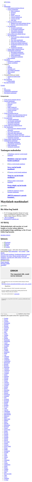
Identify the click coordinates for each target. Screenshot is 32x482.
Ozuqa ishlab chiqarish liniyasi (16, 49)
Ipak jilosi (13, 20)
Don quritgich (11, 58)
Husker (13, 14)
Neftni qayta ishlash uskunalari (19, 43)
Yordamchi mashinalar (17, 32)
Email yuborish (5, 262)
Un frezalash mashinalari (17, 29)
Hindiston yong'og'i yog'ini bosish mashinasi (17, 159)
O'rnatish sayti (11, 69)
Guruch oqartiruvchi (16, 17)
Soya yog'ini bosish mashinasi (14, 168)
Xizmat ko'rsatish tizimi (14, 76)
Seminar (10, 67)
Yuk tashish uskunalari (17, 31)
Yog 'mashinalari (12, 35)
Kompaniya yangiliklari (14, 61)
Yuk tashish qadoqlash (14, 70)
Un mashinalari (12, 26)
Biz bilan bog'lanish (9, 82)
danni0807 (3, 265)
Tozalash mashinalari (16, 28)
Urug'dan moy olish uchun (14, 257)
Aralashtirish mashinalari (17, 53)
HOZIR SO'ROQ (5, 235)
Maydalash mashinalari (17, 52)
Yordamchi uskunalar (16, 47)
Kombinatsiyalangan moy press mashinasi (19, 136)
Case (9, 66)
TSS (9, 78)
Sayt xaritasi (22, 251)
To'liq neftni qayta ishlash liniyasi (16, 34)
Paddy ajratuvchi (15, 15)
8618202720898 (5, 263)
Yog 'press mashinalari (17, 40)
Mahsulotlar (7, 6)
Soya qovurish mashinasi (7, 254)
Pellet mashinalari (15, 55)
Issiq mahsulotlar (13, 251)
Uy (5, 5)
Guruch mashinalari (13, 9)
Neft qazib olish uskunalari (18, 41)
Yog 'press (9, 256)
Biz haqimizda (8, 79)
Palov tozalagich (15, 11)
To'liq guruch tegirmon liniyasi (16, 8)
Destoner (13, 12)
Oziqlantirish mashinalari (14, 50)
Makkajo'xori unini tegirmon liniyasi (20, 23)
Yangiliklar (7, 59)
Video (9, 73)
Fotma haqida (11, 81)
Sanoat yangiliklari (13, 63)
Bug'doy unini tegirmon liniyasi (19, 24)
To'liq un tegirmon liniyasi (15, 21)
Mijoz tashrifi (11, 72)
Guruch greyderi (15, 18)
